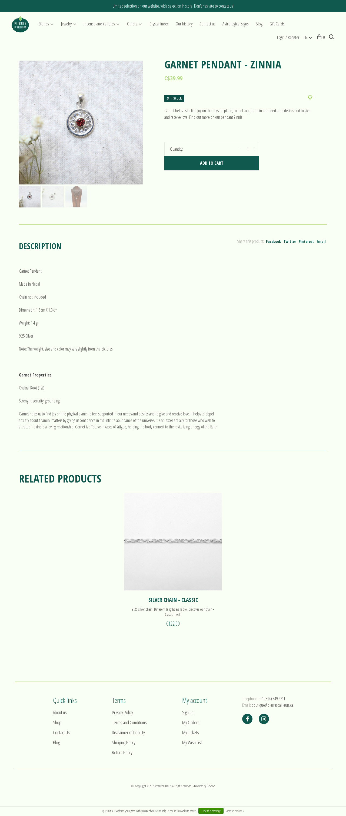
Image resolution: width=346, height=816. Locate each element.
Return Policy (122, 752)
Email (321, 241)
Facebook (273, 241)
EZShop (211, 786)
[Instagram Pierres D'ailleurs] (264, 719)
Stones (43, 24)
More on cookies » (234, 811)
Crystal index (159, 24)
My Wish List (192, 742)
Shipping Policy (123, 742)
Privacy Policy (122, 712)
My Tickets (190, 732)
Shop (57, 722)
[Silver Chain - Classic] (173, 541)
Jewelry (66, 24)
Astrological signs (235, 24)
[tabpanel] (81, 122)
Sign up (188, 712)
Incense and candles (99, 24)
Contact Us (61, 732)
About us (60, 712)
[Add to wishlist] (310, 98)
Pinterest (306, 241)
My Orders (190, 722)
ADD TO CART (211, 163)
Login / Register (288, 37)
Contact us (207, 24)
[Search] (332, 37)
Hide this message (211, 811)
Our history (184, 24)
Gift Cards (277, 24)
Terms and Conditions (129, 722)
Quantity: (176, 149)
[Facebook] (247, 719)
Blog (259, 24)
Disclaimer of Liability (128, 732)
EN (305, 37)
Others (132, 24)
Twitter (290, 241)
